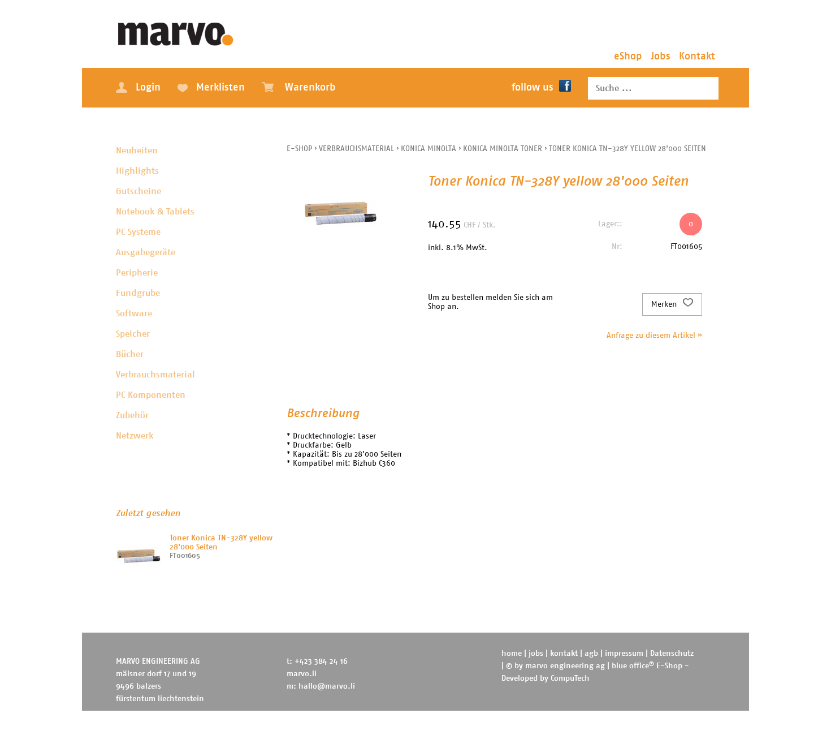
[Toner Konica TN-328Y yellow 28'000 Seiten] (138, 556)
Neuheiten (137, 150)
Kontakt (697, 56)
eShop (628, 56)
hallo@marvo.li (326, 686)
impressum (624, 654)
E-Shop (299, 149)
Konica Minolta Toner (502, 149)
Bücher (130, 354)
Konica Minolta (428, 149)
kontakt (564, 654)
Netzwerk (134, 435)
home (511, 654)
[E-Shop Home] (176, 31)
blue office (633, 666)
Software (134, 313)
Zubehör (132, 415)
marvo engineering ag (565, 666)
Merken (665, 304)
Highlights (137, 170)
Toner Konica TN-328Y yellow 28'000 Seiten (627, 149)
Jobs (660, 56)
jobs (536, 654)
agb (591, 654)
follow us (532, 88)
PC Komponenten (150, 394)
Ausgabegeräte (145, 252)
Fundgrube (138, 293)
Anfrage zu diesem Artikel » (654, 336)
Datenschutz (672, 654)
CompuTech (570, 678)
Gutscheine (138, 191)
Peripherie (137, 272)
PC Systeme (138, 232)
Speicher (133, 333)
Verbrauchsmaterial (155, 374)
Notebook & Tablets (155, 211)
